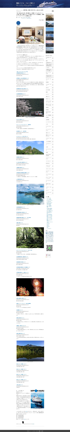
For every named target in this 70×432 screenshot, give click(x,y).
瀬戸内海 (25, 10)
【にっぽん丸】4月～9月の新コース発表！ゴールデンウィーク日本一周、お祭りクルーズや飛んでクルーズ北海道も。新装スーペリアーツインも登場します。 (30, 14)
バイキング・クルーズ (49, 139)
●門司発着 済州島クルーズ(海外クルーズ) (22, 272)
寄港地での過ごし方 (49, 184)
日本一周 (33, 10)
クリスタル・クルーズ (49, 85)
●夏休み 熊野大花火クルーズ (20, 333)
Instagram (48, 226)
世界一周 (52, 235)
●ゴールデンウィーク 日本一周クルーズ (22, 136)
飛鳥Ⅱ (51, 233)
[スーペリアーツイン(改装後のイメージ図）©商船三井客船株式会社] (30, 35)
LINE (47, 227)
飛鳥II (49, 60)
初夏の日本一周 (50, 69)
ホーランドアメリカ (49, 150)
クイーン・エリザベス (49, 234)
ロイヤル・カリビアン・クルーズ (49, 101)
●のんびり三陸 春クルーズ (20, 119)
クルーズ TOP (49, 198)
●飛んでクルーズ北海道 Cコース (21, 374)
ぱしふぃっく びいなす (49, 73)
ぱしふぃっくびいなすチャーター (50, 76)
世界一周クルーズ (50, 63)
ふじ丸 (49, 124)
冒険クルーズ (49, 132)
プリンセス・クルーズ (49, 79)
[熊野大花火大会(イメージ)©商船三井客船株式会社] (30, 287)
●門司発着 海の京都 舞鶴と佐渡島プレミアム (22, 172)
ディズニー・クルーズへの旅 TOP (50, 201)
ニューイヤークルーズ (49, 193)
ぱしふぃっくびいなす (48, 240)
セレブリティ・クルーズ (49, 171)
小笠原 (29, 10)
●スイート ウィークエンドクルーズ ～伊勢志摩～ (23, 124)
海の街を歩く (49, 163)
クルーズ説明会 (49, 199)
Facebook (48, 223)
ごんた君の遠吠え (49, 141)
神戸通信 (49, 117)
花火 (51, 240)
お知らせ (49, 87)
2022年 (41, 10)
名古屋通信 (49, 119)
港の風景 (49, 109)
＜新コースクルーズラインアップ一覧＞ (22, 71)
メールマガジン (49, 228)
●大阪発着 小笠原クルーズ (20, 167)
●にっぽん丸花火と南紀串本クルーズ (21, 162)
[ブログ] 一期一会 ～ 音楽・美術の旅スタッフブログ (49, 209)
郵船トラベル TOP (49, 215)
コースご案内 (50, 70)
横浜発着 (50, 236)
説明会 (49, 152)
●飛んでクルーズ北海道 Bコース (21, 369)
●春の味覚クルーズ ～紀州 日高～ (21, 131)
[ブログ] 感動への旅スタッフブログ (49, 211)
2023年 (47, 237)
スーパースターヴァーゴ (49, 175)
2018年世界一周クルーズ (49, 235)
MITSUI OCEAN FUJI (49, 112)
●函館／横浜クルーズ (19, 222)
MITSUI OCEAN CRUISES (49, 155)
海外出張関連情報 (49, 214)
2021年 (51, 234)
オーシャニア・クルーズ (49, 130)
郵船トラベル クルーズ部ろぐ (25, 3)
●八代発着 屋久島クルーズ (20, 179)
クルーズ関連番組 (49, 115)
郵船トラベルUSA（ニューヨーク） (49, 217)
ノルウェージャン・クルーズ (49, 166)
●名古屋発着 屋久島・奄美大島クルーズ (22, 256)
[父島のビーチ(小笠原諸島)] (30, 194)
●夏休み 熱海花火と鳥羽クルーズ (21, 298)
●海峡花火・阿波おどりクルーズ (21, 325)
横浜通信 (49, 107)
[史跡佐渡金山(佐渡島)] (30, 147)
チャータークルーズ (49, 181)
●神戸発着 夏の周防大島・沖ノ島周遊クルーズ (23, 267)
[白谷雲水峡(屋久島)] (30, 237)
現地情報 (49, 82)
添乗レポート (49, 96)
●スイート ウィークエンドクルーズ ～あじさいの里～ (24, 250)
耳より (50, 239)
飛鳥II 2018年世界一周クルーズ (50, 65)
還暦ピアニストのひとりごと (49, 135)
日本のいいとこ (49, 98)
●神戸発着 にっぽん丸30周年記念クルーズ (22, 78)
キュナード (49, 94)
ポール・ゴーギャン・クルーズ (49, 178)
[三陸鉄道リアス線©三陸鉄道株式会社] (30, 107)
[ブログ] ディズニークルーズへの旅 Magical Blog (49, 203)
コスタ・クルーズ (49, 168)
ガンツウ (49, 190)
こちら (26, 411)
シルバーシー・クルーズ (49, 158)
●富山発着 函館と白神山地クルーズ (21, 212)
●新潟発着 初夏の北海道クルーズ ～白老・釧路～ (23, 217)
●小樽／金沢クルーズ (19, 384)
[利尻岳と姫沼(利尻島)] (30, 351)
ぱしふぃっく (47, 236)
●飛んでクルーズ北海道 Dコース (21, 379)
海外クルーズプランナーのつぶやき (49, 105)
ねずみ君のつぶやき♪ (49, 58)
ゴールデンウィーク (23, 18)
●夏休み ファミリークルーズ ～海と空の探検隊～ (23, 303)
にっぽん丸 (37, 10)
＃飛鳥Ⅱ (52, 239)
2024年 (51, 241)
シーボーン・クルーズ (49, 187)
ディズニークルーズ (49, 127)
